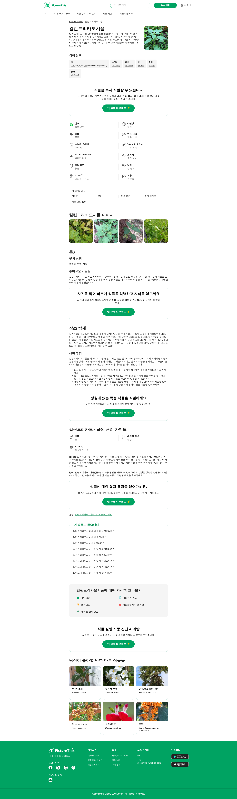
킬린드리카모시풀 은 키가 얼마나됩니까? (93, 567)
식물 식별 (107, 14)
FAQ (139, 755)
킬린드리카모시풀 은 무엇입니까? (90, 537)
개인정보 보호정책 (120, 755)
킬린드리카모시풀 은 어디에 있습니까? (92, 555)
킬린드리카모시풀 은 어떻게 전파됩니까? (93, 561)
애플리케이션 (126, 14)
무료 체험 (165, 5)
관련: (90, 514)
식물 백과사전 (76, 21)
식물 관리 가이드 (95, 760)
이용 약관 (116, 760)
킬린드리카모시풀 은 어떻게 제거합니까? (93, 549)
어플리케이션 (94, 765)
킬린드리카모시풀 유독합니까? (88, 543)
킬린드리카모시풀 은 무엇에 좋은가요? (92, 573)
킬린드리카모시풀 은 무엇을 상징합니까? (93, 531)
